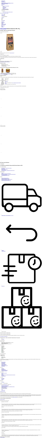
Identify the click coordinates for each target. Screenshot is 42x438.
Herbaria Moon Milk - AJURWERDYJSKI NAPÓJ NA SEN (8, 170)
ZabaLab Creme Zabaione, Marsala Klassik (6, 173)
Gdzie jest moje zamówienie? (5, 370)
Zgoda (1, 398)
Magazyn (3, 374)
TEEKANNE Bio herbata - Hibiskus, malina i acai (7, 179)
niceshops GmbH (5, 384)
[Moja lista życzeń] (2, 18)
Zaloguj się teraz (3, 15)
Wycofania (3, 375)
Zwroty (3, 6)
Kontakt (4, 8)
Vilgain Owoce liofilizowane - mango (5, 178)
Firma (2, 389)
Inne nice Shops (3, 390)
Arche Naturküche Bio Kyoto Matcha (5, 175)
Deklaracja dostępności (4, 387)
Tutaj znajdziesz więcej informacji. (3, 336)
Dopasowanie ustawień (8, 398)
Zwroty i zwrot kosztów (4, 364)
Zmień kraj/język (6, 383)
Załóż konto (3, 17)
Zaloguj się (3, 368)
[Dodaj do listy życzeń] (0, 59)
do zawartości (3, 1)
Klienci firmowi (3, 366)
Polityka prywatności (2, 399)
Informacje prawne (3, 88)
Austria (5, 83)
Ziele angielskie (3, 168)
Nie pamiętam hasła (4, 369)
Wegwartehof (3, 28)
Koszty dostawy (4, 7)
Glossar (2, 373)
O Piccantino (3, 378)
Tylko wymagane (4, 398)
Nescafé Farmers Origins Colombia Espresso (6, 180)
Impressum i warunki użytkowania (5, 385)
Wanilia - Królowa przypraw (5, 169)
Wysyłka (3, 4)
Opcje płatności (3, 363)
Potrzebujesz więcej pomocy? (5, 365)
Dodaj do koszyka (2, 58)
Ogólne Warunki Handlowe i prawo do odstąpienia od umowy (8, 386)
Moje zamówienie (3, 362)
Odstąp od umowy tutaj (2, 391)
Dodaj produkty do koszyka (3, 75)
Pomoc (2, 5)
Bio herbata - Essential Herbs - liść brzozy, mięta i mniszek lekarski (8, 174)
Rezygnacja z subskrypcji (4, 388)
